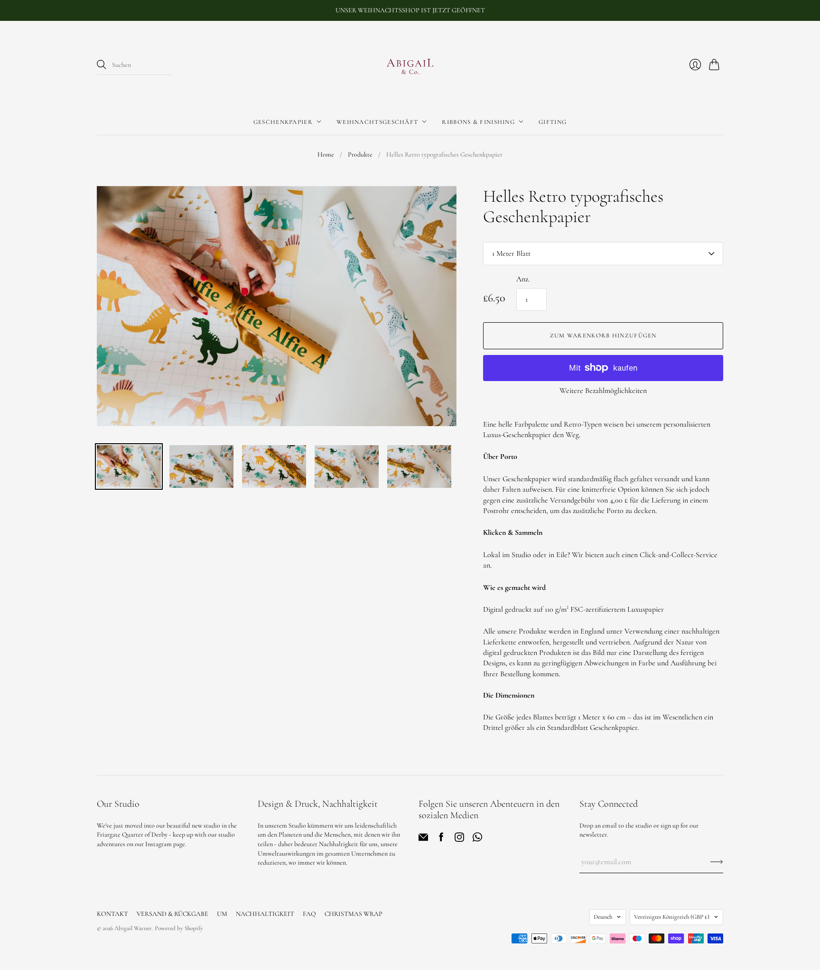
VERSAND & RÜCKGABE (172, 914)
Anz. (523, 279)
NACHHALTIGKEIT (265, 914)
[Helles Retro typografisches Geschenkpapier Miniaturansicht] (129, 466)
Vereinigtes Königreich (671, 917)
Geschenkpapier (283, 121)
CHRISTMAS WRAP (353, 914)
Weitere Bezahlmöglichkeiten (603, 390)
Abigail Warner (133, 928)
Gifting (553, 121)
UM (222, 914)
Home (325, 154)
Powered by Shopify (179, 928)
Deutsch (603, 917)
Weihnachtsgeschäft (377, 121)
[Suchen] (101, 64)
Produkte (360, 154)
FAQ (309, 914)
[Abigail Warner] (410, 65)
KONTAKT (112, 914)
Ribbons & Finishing (478, 121)
